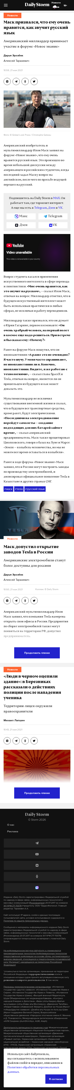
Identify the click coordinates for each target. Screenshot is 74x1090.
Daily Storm (37, 5)
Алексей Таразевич (16, 60)
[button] (6, 7)
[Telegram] (37, 843)
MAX (56, 198)
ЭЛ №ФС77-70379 (13, 905)
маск (8, 488)
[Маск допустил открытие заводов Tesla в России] (7, 600)
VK (60, 208)
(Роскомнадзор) (37, 903)
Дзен (51, 208)
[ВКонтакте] (37, 865)
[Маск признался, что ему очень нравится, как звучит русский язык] (7, 81)
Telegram (40, 208)
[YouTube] (37, 854)
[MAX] (37, 887)
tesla (19, 488)
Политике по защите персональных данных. (26, 921)
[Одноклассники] (37, 876)
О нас (10, 824)
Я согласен (56, 1078)
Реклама (12, 831)
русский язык (35, 488)
